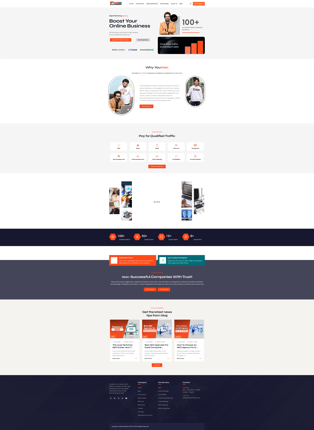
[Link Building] (176, 156)
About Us (174, 3)
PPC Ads (176, 148)
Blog (181, 3)
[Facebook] (110, 398)
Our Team (141, 412)
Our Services (140, 3)
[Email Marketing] (195, 156)
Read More (116, 358)
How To (178, 336)
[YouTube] (126, 398)
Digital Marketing (152, 3)
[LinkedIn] (122, 398)
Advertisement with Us (145, 415)
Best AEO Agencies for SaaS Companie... (156, 346)
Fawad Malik (117, 342)
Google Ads (195, 148)
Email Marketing (195, 159)
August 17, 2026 (161, 342)
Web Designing (157, 159)
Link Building (176, 159)
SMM (138, 148)
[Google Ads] (195, 145)
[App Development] (119, 156)
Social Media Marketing (165, 398)
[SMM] (138, 145)
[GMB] (157, 145)
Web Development (138, 159)
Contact (140, 408)
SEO (118, 148)
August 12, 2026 (193, 342)
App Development (119, 159)
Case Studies (164, 3)
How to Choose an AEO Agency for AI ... (187, 346)
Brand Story (141, 405)
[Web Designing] (157, 156)
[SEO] (119, 145)
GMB (157, 148)
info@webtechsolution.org (191, 398)
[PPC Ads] (176, 145)
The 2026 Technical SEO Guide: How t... (123, 346)
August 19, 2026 (128, 342)
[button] (110, 50)
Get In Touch (199, 3)
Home (131, 3)
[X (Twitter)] (114, 398)
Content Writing (163, 391)
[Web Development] (138, 156)
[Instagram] (118, 398)
